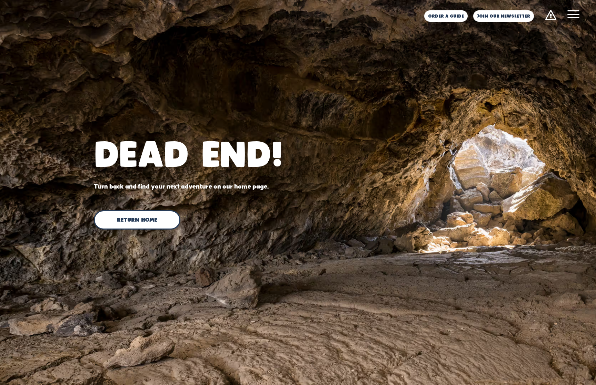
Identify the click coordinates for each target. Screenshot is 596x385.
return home (137, 220)
